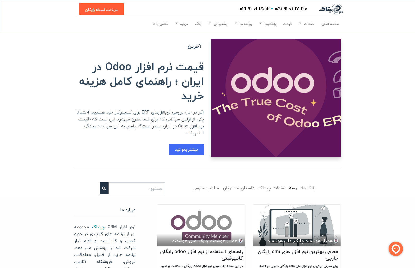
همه (293, 188)
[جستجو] (104, 188)
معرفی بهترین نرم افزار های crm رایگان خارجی (298, 255)
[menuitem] (330, 24)
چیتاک (98, 227)
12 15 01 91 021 (254, 9)
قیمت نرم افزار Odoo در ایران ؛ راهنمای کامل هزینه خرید (141, 81)
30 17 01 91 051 (291, 9)
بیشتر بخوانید (186, 149)
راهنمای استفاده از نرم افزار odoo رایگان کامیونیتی (201, 255)
